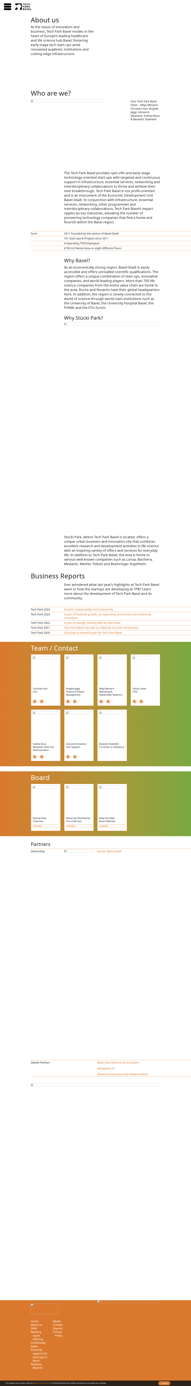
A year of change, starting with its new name (92, 623)
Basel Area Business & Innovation (118, 1062)
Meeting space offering (37, 1335)
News (34, 1346)
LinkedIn (37, 825)
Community (38, 1343)
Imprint (58, 1328)
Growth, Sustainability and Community (88, 609)
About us (36, 1325)
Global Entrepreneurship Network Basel (122, 1074)
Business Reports (37, 1366)
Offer (34, 1328)
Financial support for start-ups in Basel (39, 1355)
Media (57, 1321)
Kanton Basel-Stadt (109, 851)
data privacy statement (43, 1383)
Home (34, 1321)
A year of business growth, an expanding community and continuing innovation (107, 616)
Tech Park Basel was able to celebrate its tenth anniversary (101, 628)
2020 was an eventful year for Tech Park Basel (93, 633)
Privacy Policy (57, 1333)
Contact (58, 1325)
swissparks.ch (105, 1068)
